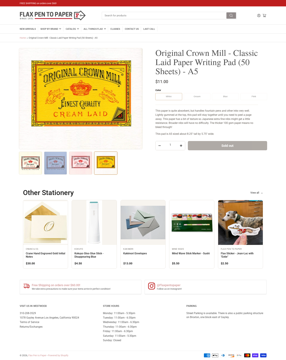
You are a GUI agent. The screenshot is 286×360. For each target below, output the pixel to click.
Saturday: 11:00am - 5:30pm (119, 335)
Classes (115, 29)
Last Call (149, 29)
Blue (225, 96)
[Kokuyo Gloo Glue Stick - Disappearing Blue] (94, 222)
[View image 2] (55, 163)
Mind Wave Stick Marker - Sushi (191, 253)
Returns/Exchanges (31, 326)
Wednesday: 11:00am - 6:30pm (121, 322)
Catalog (71, 29)
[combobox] (169, 15)
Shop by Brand (49, 29)
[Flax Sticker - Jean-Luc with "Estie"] (240, 222)
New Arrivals (28, 29)
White (169, 96)
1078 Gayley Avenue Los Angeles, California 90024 (49, 317)
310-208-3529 (28, 313)
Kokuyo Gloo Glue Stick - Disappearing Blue (88, 255)
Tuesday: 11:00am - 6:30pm (119, 317)
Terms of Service (29, 322)
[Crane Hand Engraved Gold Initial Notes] (45, 222)
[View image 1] (30, 163)
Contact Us (132, 29)
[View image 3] (80, 163)
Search (231, 15)
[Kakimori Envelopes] (143, 222)
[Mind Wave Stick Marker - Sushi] (191, 222)
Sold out (227, 146)
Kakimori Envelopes (135, 253)
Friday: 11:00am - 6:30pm (118, 331)
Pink (254, 96)
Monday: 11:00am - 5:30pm (119, 313)
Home (23, 37)
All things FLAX (93, 29)
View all (256, 192)
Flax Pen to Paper (37, 355)
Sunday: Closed (112, 340)
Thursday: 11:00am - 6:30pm (120, 326)
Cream (197, 96)
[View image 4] (105, 163)
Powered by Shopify (58, 355)
